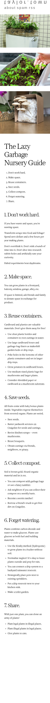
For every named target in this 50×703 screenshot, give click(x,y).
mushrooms (14, 436)
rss (32, 7)
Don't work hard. (16, 172)
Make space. (14, 177)
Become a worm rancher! (20, 498)
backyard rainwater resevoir (22, 570)
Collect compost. (17, 191)
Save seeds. (14, 187)
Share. (11, 201)
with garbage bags (35, 481)
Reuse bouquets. (16, 441)
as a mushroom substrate (31, 384)
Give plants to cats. (17, 633)
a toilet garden (21, 592)
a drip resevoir (19, 583)
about (10, 7)
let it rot (21, 475)
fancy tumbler (23, 485)
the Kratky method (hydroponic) (28, 546)
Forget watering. (16, 196)
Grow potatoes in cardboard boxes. (25, 367)
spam (22, 7)
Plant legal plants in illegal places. (25, 623)
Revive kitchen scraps (19, 432)
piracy (25, 449)
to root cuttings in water (31, 337)
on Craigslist (18, 506)
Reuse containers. (17, 182)
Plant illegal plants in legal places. (25, 628)
